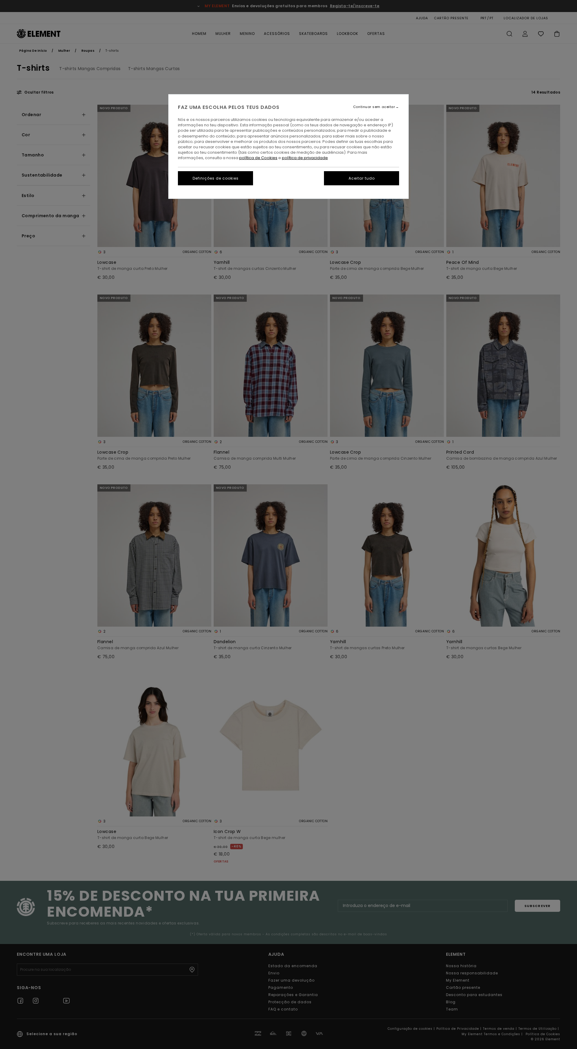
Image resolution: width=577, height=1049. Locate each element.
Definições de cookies (216, 178)
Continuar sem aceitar (374, 107)
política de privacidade (305, 158)
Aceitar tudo (362, 178)
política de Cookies (258, 158)
